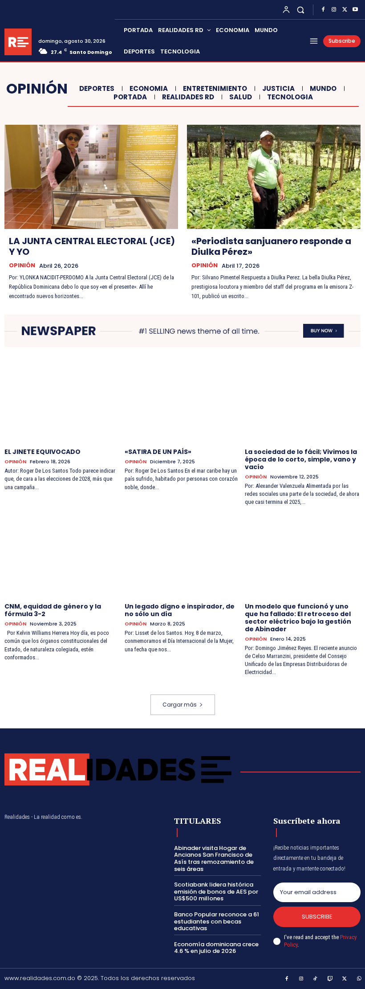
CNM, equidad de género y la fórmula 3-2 (52, 610)
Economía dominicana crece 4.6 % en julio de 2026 (216, 948)
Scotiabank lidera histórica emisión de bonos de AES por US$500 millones (216, 891)
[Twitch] (330, 979)
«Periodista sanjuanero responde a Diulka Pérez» (271, 246)
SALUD (240, 97)
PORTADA (130, 97)
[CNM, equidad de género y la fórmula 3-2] (62, 555)
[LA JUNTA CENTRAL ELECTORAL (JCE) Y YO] (91, 177)
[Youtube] (355, 9)
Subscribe (317, 916)
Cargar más (179, 704)
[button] (300, 9)
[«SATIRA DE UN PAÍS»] (182, 400)
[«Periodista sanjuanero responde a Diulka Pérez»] (274, 177)
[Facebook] (323, 9)
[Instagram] (333, 9)
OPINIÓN (22, 265)
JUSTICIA (278, 89)
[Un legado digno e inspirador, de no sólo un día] (182, 555)
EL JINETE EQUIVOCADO (42, 451)
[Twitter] (344, 9)
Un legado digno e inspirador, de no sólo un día (180, 610)
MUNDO (323, 89)
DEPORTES (96, 89)
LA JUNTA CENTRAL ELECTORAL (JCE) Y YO (92, 246)
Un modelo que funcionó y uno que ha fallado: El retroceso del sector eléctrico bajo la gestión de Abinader (298, 617)
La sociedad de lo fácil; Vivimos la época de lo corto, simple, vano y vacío (301, 459)
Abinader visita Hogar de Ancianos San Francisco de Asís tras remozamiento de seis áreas (214, 858)
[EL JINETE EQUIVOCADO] (62, 400)
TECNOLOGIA (290, 97)
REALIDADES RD (188, 97)
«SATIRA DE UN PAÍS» (158, 451)
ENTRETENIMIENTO (215, 89)
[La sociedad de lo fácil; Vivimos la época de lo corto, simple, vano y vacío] (303, 400)
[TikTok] (315, 979)
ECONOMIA (149, 89)
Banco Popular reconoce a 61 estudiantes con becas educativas (216, 921)
